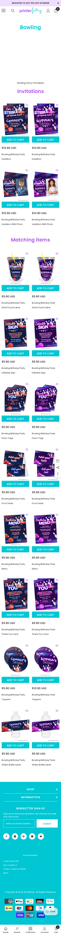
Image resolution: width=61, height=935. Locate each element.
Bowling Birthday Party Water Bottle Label (13, 762)
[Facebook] (6, 836)
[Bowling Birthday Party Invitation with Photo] (15, 185)
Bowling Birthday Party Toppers (13, 697)
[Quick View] (26, 105)
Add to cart (15, 140)
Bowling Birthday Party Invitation (13, 157)
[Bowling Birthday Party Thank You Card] (15, 595)
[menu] (4, 10)
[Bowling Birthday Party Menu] (15, 529)
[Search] (13, 11)
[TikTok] (32, 836)
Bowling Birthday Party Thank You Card (13, 632)
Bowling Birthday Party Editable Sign (13, 370)
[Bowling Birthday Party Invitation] (15, 119)
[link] (17, 929)
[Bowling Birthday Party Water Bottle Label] (15, 725)
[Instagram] (15, 836)
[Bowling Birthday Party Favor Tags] (15, 399)
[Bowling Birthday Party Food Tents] (15, 464)
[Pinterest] (23, 836)
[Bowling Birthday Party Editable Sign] (15, 333)
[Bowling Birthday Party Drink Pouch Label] (15, 268)
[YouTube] (41, 836)
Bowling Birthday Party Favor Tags (13, 436)
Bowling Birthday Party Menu (13, 566)
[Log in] (48, 10)
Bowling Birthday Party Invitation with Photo (13, 222)
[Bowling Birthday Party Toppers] (15, 660)
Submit (47, 823)
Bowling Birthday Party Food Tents (13, 501)
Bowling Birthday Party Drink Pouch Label (13, 305)
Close (58, 3)
